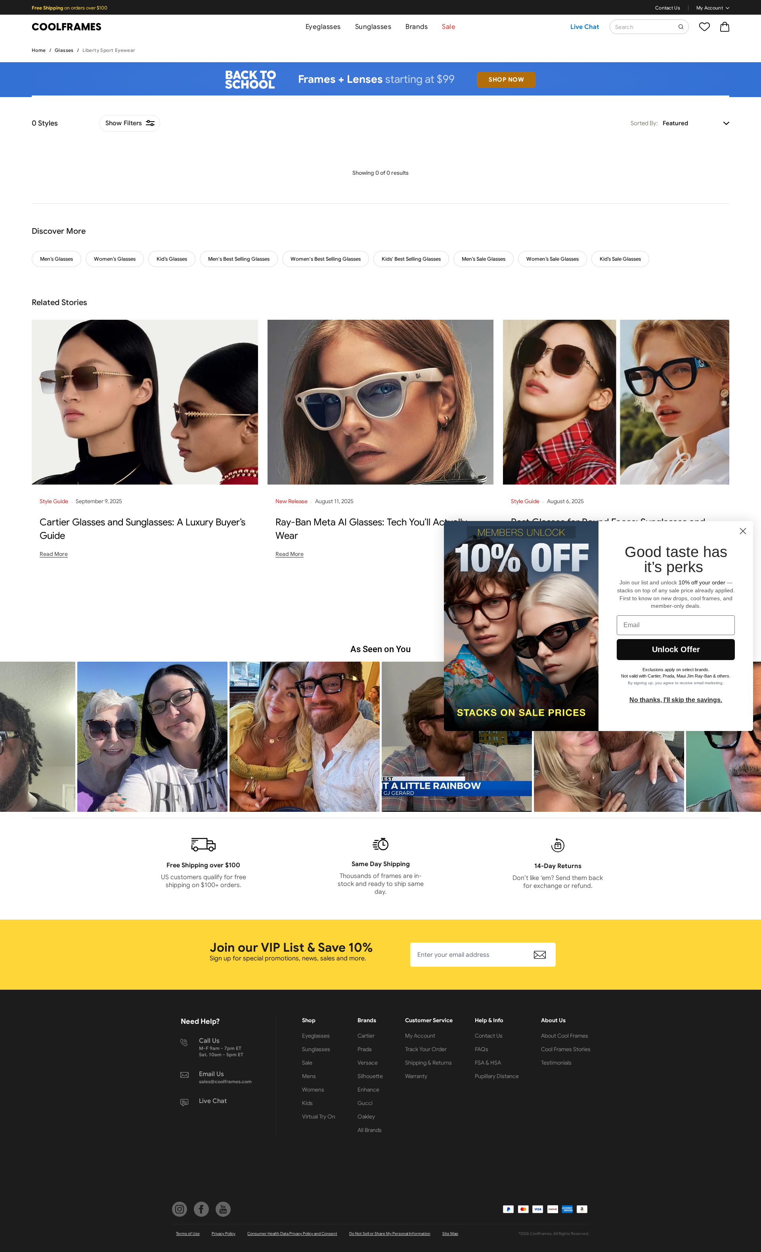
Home (39, 50)
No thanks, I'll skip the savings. (675, 700)
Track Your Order (426, 1049)
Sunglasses (373, 27)
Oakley (366, 1116)
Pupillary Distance (497, 1076)
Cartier (366, 1035)
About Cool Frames (564, 1035)
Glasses (64, 50)
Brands (416, 27)
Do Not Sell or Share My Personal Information (389, 1233)
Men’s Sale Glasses (483, 259)
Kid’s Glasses (172, 259)
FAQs (481, 1049)
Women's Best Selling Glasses (326, 259)
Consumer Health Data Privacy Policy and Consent (292, 1233)
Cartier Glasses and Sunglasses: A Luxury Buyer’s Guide (142, 529)
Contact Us (667, 8)
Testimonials (556, 1062)
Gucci (365, 1103)
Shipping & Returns (428, 1062)
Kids (307, 1103)
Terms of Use (188, 1233)
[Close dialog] (743, 531)
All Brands (370, 1130)
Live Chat (584, 27)
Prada (364, 1049)
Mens (309, 1076)
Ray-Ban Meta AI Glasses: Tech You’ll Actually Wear (371, 529)
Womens (313, 1089)
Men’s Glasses (56, 259)
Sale (448, 27)
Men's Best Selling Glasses (239, 259)
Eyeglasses (323, 27)
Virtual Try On (318, 1116)
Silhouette (370, 1076)
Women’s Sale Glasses (552, 259)
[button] (152, 737)
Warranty (416, 1076)
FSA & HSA (488, 1062)
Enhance (368, 1089)
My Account (709, 8)
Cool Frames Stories (566, 1049)
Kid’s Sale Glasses (620, 259)
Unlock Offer (676, 649)
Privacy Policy (223, 1233)
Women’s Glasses (115, 259)
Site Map (450, 1233)
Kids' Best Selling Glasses (411, 259)
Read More (54, 553)
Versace (368, 1062)
